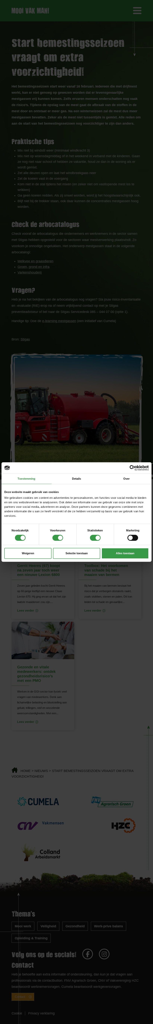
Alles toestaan (125, 553)
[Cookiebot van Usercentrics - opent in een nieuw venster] (132, 468)
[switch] (57, 538)
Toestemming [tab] (26, 478)
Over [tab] (126, 478)
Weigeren (28, 553)
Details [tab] (76, 478)
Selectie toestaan (76, 553)
